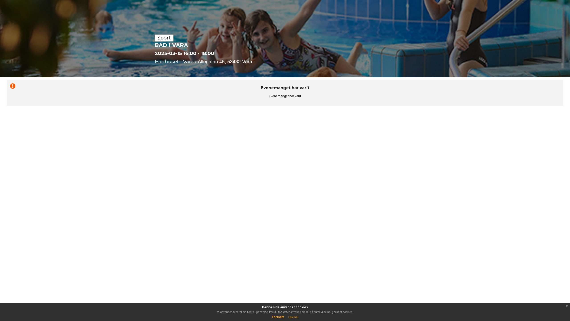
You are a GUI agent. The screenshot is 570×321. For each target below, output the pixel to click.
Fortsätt (278, 317)
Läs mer (293, 317)
